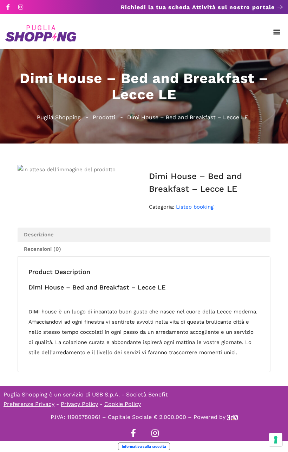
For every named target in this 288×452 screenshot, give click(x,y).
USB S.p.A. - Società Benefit (130, 394)
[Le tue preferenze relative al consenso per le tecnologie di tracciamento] (275, 439)
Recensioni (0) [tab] (42, 249)
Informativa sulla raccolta (144, 446)
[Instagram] (21, 7)
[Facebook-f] (8, 7)
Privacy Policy (79, 404)
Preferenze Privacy (29, 404)
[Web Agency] (232, 417)
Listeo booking (195, 207)
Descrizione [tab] (39, 234)
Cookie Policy (122, 404)
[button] (277, 32)
